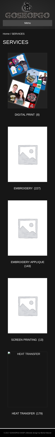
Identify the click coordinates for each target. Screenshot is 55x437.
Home (6, 33)
